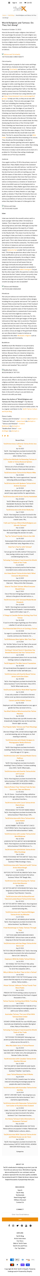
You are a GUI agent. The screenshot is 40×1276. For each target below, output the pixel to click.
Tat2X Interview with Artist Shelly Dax (20, 510)
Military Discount (20, 1200)
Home (4, 15)
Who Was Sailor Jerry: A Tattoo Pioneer (20, 1045)
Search (20, 1190)
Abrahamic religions (24, 335)
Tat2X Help (20, 1192)
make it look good (26, 269)
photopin (33, 419)
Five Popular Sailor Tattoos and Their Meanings (20, 727)
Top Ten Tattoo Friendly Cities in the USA (20, 536)
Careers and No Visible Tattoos (20, 700)
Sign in (14, 3)
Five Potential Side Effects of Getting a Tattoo (20, 628)
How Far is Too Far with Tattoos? (20, 547)
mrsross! (24, 419)
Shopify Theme (28, 1269)
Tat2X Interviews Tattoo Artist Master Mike (20, 472)
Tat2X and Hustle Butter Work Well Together (19, 690)
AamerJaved (21, 421)
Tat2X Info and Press (20, 1246)
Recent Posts (20, 440)
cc (37, 419)
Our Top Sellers (20, 1248)
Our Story (20, 1241)
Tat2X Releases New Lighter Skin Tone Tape (20, 639)
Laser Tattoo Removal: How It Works (20, 1074)
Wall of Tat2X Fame (20, 1243)
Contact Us (20, 1202)
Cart (29, 3)
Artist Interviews (20, 1238)
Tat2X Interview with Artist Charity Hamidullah (20, 496)
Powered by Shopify (25, 1271)
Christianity (13, 69)
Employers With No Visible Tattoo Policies (20, 959)
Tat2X (24, 409)
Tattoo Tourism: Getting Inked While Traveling (20, 1001)
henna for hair (12, 250)
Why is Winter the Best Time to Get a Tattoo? (20, 972)
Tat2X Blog (11, 15)
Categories (20, 1151)
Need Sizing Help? (20, 1197)
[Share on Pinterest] (8, 436)
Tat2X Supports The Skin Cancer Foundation (20, 663)
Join (20, 3)
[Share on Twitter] (5, 436)
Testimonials (20, 1195)
